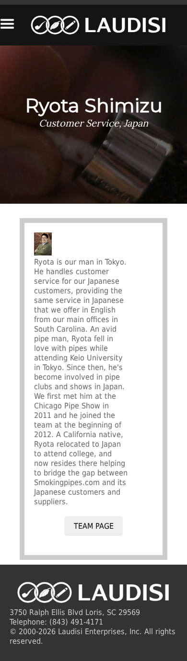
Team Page (94, 526)
